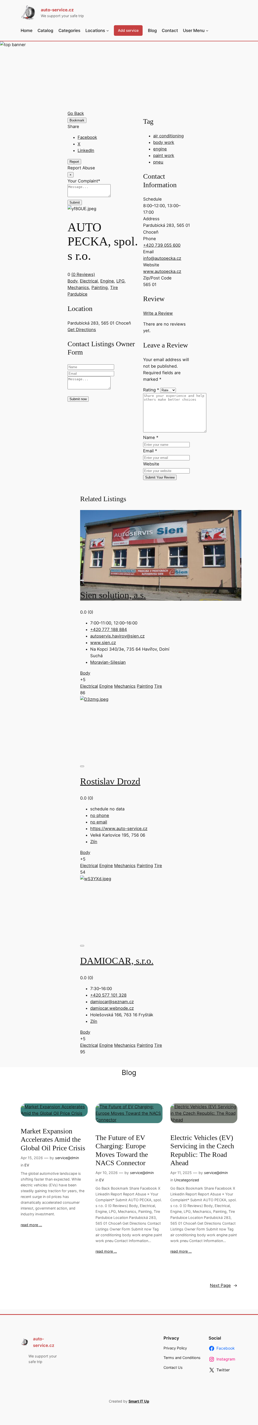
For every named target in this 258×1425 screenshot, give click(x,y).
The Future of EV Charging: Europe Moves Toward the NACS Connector (121, 1150)
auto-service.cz (57, 9)
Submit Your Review (160, 477)
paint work (163, 155)
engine (160, 148)
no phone (99, 815)
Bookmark (77, 120)
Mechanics (78, 287)
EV (26, 1165)
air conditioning (168, 135)
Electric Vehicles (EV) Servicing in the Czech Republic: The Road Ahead (202, 1150)
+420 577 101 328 (108, 995)
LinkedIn (86, 150)
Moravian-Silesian (108, 662)
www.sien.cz (103, 642)
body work (163, 142)
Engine (107, 280)
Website (151, 463)
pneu (158, 162)
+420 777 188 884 (108, 629)
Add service (128, 30)
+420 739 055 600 (161, 245)
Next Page (223, 1285)
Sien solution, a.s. (113, 595)
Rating (151, 389)
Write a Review (158, 313)
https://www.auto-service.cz (118, 828)
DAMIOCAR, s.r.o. (116, 961)
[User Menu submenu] (207, 30)
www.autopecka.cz (162, 271)
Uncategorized (186, 1180)
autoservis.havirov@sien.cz (117, 636)
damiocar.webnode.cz (112, 1008)
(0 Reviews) (83, 274)
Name (150, 437)
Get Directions (82, 329)
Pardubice (77, 294)
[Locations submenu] (107, 30)
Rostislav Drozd (110, 781)
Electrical (89, 280)
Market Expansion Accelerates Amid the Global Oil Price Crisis (53, 1139)
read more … (31, 1225)
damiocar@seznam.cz (112, 1001)
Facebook (87, 137)
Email (150, 450)
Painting (99, 287)
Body (72, 280)
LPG (120, 280)
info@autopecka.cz (162, 258)
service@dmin (67, 1158)
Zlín (93, 841)
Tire (114, 287)
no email (98, 822)
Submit (75, 202)
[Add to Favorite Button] (82, 580)
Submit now (78, 399)
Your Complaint (84, 180)
